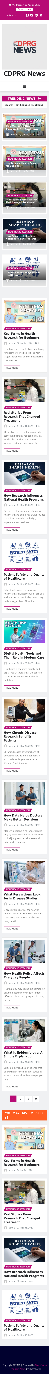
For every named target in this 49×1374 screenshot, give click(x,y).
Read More (12, 368)
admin (37, 134)
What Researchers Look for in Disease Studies (22, 896)
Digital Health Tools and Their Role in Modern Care (24, 655)
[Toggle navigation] (24, 86)
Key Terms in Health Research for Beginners (23, 164)
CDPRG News (24, 73)
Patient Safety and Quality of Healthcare (23, 274)
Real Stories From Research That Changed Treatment (21, 201)
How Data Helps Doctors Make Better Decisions (23, 817)
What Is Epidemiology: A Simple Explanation (23, 1054)
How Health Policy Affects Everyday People (24, 975)
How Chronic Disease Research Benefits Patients (20, 736)
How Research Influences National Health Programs (21, 237)
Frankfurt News (18, 1368)
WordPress (41, 1365)
